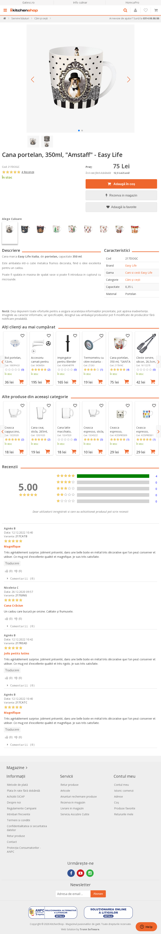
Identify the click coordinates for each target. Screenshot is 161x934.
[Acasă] (4, 19)
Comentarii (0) (22, 578)
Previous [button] (2, 362)
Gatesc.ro (28, 2)
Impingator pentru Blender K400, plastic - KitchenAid (66, 363)
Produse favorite (124, 808)
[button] (32, 79)
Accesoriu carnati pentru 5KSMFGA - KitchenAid (40, 363)
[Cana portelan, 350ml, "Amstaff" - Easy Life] (80, 78)
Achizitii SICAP (16, 796)
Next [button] (158, 362)
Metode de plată (17, 785)
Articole (65, 790)
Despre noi (14, 802)
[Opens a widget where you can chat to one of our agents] (146, 927)
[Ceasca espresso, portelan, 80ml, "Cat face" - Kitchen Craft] (120, 413)
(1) (101, 369)
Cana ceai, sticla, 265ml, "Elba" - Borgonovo (39, 433)
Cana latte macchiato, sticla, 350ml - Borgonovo (66, 433)
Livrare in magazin (72, 808)
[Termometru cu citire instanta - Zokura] (94, 343)
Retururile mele (123, 814)
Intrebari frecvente (18, 814)
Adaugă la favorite (123, 207)
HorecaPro (132, 2)
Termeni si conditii (18, 820)
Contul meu (121, 785)
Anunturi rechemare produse (78, 796)
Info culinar (80, 2)
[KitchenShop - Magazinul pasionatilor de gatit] (25, 10)
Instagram (90, 873)
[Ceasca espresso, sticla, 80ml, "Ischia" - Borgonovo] (94, 413)
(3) (101, 439)
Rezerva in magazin (123, 195)
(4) (127, 369)
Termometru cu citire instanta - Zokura (94, 361)
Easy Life (131, 265)
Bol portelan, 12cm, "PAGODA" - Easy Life (13, 363)
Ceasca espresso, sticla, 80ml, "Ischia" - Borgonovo (94, 433)
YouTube (80, 873)
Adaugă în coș (124, 184)
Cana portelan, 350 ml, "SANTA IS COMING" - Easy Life (120, 363)
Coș (116, 802)
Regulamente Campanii (21, 808)
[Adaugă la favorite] (23, 336)
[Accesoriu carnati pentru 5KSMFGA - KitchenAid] (41, 343)
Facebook (71, 873)
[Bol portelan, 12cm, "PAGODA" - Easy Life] (15, 343)
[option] (15, 358)
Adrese (118, 796)
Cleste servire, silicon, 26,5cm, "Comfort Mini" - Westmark (146, 363)
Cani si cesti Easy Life (138, 272)
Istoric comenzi (124, 790)
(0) (22, 369)
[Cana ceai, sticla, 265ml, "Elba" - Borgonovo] (41, 413)
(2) (49, 369)
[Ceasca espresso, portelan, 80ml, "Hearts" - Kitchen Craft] (146, 413)
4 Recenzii (27, 172)
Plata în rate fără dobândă (23, 790)
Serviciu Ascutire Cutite (74, 814)
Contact (12, 842)
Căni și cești (132, 280)
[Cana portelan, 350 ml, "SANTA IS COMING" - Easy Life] (120, 343)
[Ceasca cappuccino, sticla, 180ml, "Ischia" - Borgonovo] (15, 413)
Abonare (98, 893)
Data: (7, 532)
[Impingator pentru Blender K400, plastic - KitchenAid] (67, 343)
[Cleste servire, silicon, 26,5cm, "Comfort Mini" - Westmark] (146, 343)
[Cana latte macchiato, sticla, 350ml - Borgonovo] (67, 413)
